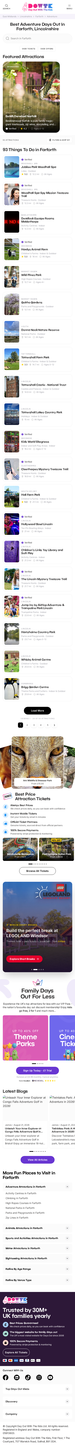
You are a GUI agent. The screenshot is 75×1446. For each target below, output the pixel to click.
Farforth (39, 16)
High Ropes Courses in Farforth (23, 1203)
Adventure (52, 16)
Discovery (11, 1401)
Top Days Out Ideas (17, 1388)
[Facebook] (5, 1378)
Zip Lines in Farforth (17, 1217)
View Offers (46, 49)
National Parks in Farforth (20, 1207)
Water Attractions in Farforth (23, 1248)
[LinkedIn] (17, 1378)
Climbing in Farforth (17, 1198)
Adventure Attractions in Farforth (26, 1186)
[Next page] (54, 725)
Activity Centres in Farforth (21, 1193)
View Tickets (28, 49)
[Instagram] (39, 1378)
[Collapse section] (67, 1186)
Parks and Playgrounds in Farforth (25, 1212)
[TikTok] (28, 1378)
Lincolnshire (26, 16)
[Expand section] (67, 1228)
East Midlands (9, 16)
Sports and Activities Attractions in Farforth (32, 1238)
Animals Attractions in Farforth (24, 1228)
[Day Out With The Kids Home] (37, 7)
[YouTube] (50, 1378)
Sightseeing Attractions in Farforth (26, 1258)
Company (11, 1413)
